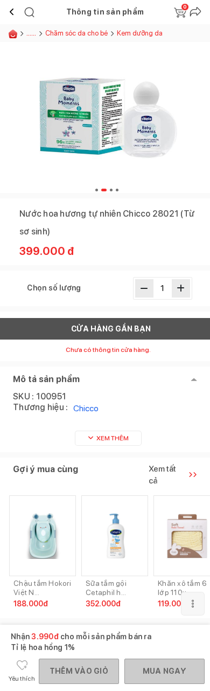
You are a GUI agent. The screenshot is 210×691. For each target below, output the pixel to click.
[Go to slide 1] (96, 190)
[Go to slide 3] (111, 190)
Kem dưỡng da (140, 33)
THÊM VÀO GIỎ (79, 671)
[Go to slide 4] (117, 190)
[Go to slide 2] (104, 190)
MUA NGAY (164, 671)
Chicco (86, 408)
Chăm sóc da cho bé (76, 33)
